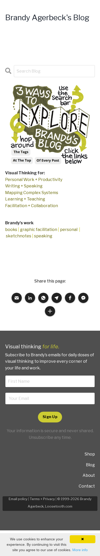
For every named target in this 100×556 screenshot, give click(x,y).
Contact (87, 486)
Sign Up (50, 417)
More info (80, 550)
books (11, 229)
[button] (17, 298)
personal (68, 229)
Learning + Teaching (25, 199)
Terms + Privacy (42, 499)
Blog (90, 464)
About (89, 475)
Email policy (18, 499)
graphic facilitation (38, 229)
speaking (43, 236)
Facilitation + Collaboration (31, 205)
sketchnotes (18, 236)
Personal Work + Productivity (33, 179)
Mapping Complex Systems (31, 192)
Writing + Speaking (24, 186)
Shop (90, 454)
